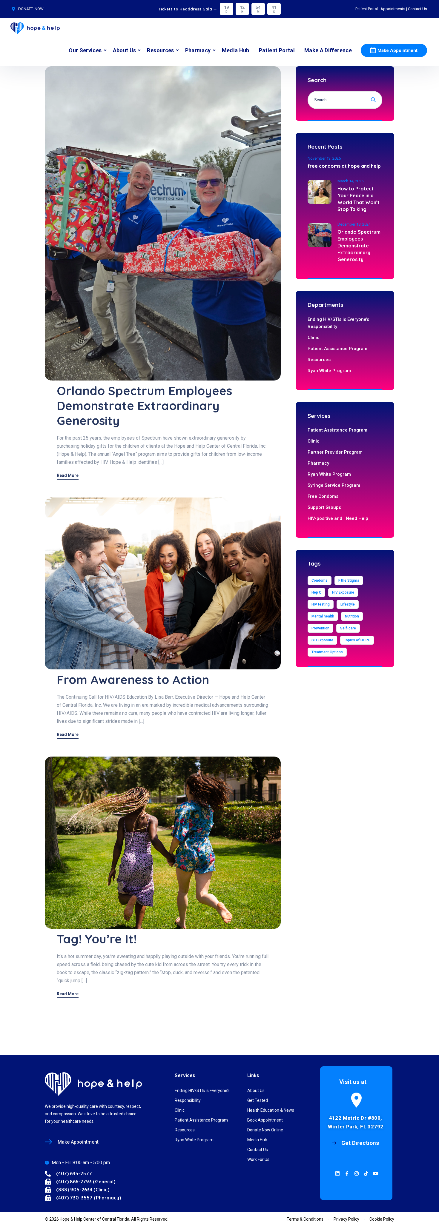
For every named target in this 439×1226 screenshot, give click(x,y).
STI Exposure (322, 640)
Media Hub (235, 50)
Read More (68, 475)
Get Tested (257, 1100)
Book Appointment (265, 1120)
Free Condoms (323, 496)
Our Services (85, 50)
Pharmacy (198, 50)
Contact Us (417, 9)
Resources (160, 50)
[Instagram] (356, 1173)
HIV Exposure (343, 592)
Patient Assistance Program (337, 348)
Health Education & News (270, 1110)
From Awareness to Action (133, 679)
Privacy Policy (346, 1219)
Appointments (392, 9)
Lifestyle (347, 604)
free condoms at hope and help (344, 166)
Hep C (316, 592)
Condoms (319, 580)
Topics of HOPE (357, 640)
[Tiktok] (366, 1173)
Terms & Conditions (305, 1219)
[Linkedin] (337, 1173)
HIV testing (320, 604)
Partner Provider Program (335, 452)
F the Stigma (348, 580)
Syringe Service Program (334, 485)
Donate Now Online (265, 1130)
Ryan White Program (329, 370)
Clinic (314, 337)
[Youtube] (375, 1173)
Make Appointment (397, 50)
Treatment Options (327, 652)
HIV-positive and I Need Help (338, 518)
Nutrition (352, 616)
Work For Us (258, 1159)
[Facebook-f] (347, 1173)
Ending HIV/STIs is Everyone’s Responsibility (338, 323)
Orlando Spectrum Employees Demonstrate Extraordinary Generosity (144, 405)
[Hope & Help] (35, 26)
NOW (39, 9)
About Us (124, 50)
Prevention (320, 628)
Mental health (322, 616)
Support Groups (324, 507)
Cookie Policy (381, 1219)
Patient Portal (366, 9)
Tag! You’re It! (96, 938)
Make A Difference (328, 50)
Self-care (348, 628)
